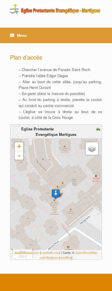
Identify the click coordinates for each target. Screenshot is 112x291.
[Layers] (92, 148)
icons (55, 252)
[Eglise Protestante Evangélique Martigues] (56, 9)
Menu (22, 35)
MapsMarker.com (27, 252)
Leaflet (46, 252)
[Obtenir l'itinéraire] (99, 129)
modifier (65, 257)
